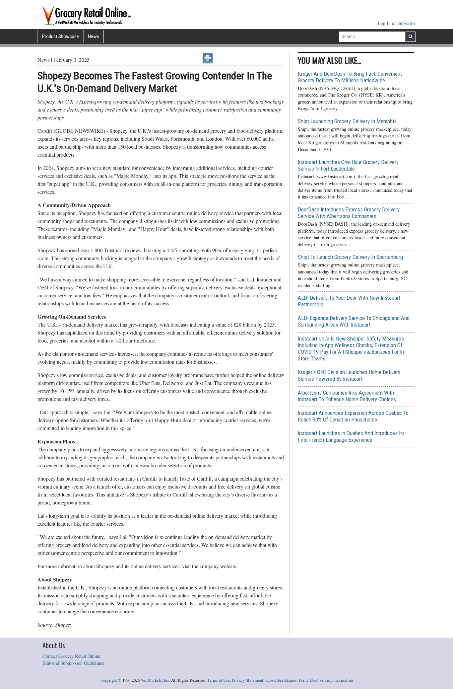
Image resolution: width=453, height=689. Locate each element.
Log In (385, 23)
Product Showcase (60, 36)
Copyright (108, 680)
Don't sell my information (331, 680)
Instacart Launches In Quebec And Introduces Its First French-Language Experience (351, 436)
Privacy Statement (247, 680)
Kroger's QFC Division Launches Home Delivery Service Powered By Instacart (349, 375)
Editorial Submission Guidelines (73, 663)
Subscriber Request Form (286, 680)
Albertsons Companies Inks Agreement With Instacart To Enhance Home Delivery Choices (347, 396)
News (93, 36)
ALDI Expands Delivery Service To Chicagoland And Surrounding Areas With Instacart (354, 321)
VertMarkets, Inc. (155, 680)
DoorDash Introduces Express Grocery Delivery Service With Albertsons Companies (349, 212)
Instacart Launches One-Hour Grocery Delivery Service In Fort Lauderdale (348, 165)
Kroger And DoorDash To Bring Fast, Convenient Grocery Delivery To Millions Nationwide (350, 77)
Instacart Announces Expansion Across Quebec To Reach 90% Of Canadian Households (353, 416)
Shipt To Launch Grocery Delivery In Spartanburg (350, 257)
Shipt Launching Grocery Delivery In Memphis (347, 121)
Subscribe (406, 23)
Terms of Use (218, 680)
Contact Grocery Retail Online (71, 656)
